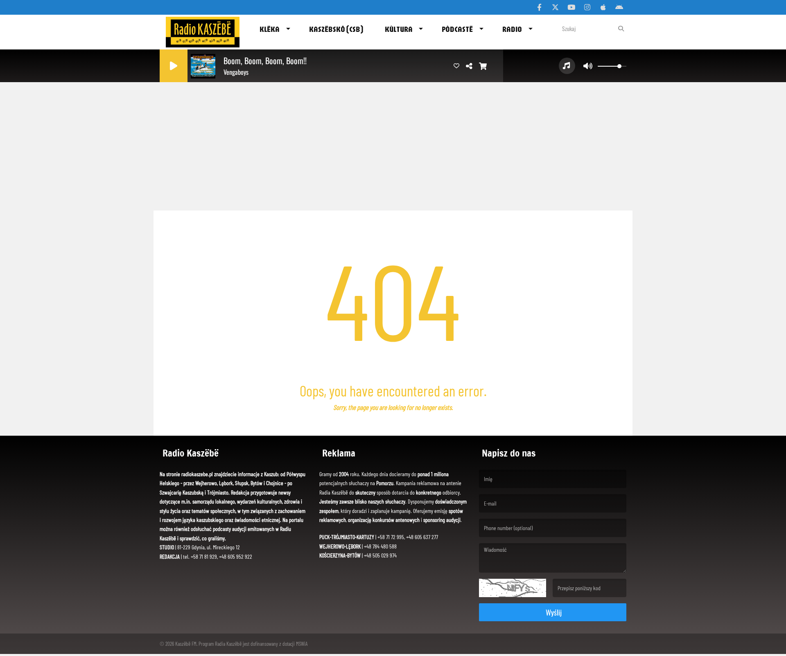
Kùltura (399, 29)
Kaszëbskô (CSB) (336, 29)
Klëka (270, 29)
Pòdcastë (457, 29)
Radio (512, 29)
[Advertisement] (393, 143)
